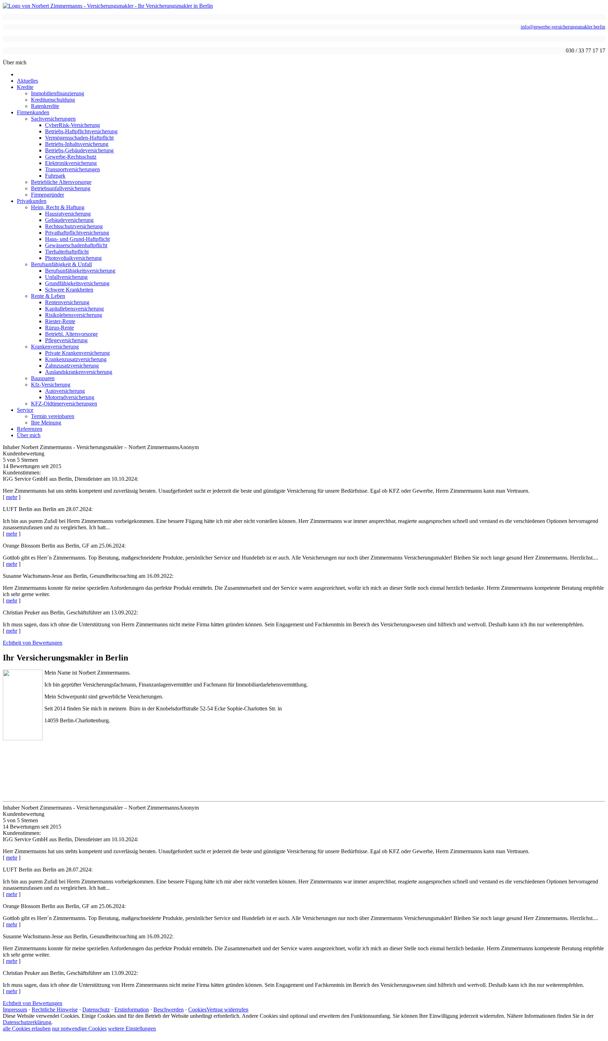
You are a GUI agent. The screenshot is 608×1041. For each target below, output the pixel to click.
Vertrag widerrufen (227, 1010)
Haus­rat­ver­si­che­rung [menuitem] (68, 214)
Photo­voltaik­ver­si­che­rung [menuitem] (73, 258)
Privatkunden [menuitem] (31, 201)
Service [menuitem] (25, 410)
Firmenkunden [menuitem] (33, 112)
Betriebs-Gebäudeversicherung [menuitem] (79, 150)
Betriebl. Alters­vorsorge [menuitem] (71, 334)
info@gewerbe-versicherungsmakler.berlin (563, 27)
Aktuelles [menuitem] (27, 81)
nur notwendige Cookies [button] (79, 1029)
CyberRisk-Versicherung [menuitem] (72, 125)
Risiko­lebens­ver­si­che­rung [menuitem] (73, 315)
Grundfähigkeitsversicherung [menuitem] (77, 283)
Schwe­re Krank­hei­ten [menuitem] (69, 290)
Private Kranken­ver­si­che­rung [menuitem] (77, 353)
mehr (11, 497)
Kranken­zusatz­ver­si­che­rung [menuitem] (76, 359)
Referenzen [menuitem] (29, 429)
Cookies (197, 1010)
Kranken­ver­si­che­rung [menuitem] (55, 347)
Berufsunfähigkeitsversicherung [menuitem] (80, 271)
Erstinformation (131, 1010)
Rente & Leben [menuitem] (48, 296)
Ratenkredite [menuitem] (45, 106)
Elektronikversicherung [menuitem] (71, 163)
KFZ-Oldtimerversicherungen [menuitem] (64, 404)
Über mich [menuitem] (28, 435)
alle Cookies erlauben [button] (27, 1029)
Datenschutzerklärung (27, 1022)
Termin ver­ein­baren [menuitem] (52, 416)
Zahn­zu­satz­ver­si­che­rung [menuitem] (72, 366)
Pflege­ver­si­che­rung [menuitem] (66, 340)
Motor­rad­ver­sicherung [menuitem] (69, 397)
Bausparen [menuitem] (43, 378)
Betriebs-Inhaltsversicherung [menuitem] (76, 144)
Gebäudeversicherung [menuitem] (69, 220)
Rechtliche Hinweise (55, 1010)
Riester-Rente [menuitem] (60, 321)
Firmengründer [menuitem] (47, 195)
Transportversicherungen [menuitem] (72, 169)
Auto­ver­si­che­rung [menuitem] (65, 391)
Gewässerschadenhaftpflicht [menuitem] (76, 245)
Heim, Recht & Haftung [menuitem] (57, 207)
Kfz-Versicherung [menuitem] (50, 385)
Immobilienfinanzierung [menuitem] (57, 93)
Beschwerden (168, 1010)
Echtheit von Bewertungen (32, 643)
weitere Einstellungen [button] (132, 1029)
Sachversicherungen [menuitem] (53, 119)
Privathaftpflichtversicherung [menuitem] (77, 233)
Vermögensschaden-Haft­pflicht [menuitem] (79, 138)
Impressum (15, 1010)
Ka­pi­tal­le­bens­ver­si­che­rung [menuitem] (74, 309)
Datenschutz (96, 1010)
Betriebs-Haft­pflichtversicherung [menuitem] (81, 131)
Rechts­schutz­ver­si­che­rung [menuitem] (74, 226)
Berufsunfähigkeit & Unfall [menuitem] (61, 264)
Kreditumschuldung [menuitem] (53, 100)
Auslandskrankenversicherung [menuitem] (78, 372)
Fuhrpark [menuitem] (55, 176)
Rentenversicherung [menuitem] (67, 302)
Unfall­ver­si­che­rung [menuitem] (66, 277)
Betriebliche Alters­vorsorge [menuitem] (61, 182)
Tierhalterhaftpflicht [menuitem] (67, 252)
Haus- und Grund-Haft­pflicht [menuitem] (77, 239)
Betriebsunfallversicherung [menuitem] (60, 188)
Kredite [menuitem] (25, 87)
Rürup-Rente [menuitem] (59, 328)
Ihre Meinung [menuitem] (46, 423)
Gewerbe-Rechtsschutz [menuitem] (70, 157)
